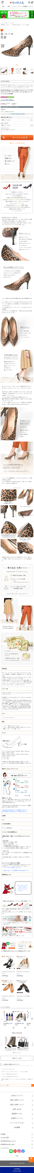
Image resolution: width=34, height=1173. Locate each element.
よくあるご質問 (5, 1137)
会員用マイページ (17, 1118)
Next (32, 15)
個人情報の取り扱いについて (8, 1141)
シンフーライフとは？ (17, 1123)
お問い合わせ (17, 1109)
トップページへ (5, 1147)
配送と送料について (17, 1100)
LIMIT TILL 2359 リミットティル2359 (20, 24)
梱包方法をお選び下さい (7, 117)
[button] (2, 1019)
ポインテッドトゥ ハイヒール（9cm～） (19, 1071)
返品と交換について (17, 1104)
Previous (2, 15)
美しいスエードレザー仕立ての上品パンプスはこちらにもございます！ (22, 888)
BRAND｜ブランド (5, 24)
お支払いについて (17, 1095)
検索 (29, 2)
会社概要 (17, 1127)
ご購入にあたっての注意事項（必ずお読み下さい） (16, 870)
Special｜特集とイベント (7, 1079)
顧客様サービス (17, 1113)
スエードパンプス (10, 1069)
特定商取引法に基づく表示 (8, 1144)
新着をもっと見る (17, 1058)
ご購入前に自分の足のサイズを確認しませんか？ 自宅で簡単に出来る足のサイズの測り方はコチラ (14, 810)
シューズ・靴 (4, 23)
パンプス (12, 23)
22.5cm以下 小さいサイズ (12, 1076)
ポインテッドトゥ (5, 1071)
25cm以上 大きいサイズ (11, 1074)
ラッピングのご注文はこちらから (12, 867)
